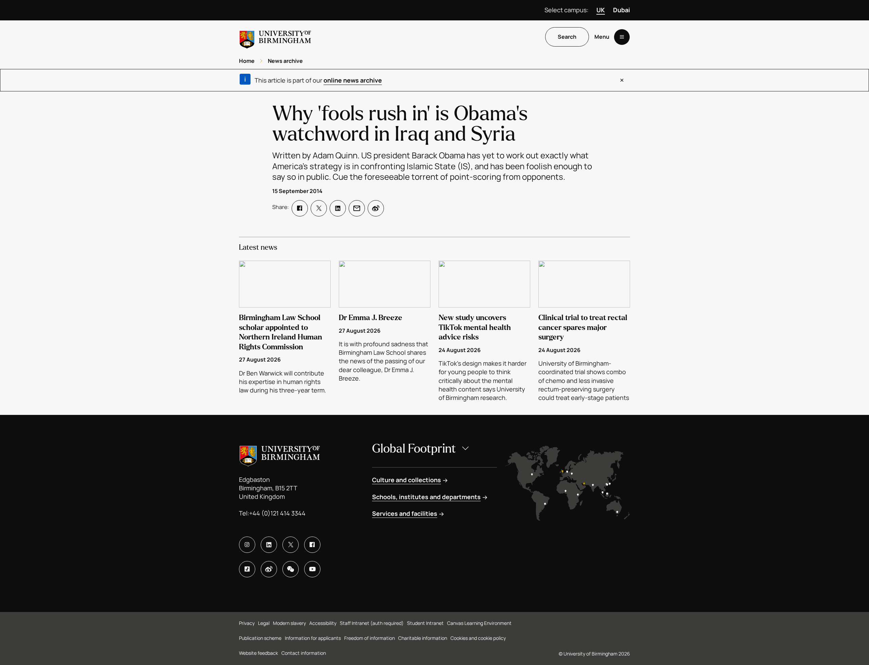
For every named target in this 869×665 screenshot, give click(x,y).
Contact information (303, 653)
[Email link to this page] (357, 208)
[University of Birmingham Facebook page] (312, 545)
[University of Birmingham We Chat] (290, 569)
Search (567, 37)
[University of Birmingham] (275, 36)
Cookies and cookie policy (478, 638)
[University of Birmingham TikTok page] (247, 569)
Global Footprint (414, 448)
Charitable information (422, 638)
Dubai (621, 10)
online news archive (352, 80)
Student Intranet (425, 623)
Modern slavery (289, 623)
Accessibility (322, 623)
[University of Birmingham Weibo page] (269, 569)
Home (247, 61)
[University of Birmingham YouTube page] (312, 569)
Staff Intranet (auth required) (372, 623)
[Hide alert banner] (622, 80)
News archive (285, 61)
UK (600, 10)
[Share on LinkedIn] (338, 208)
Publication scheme (260, 638)
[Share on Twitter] (319, 208)
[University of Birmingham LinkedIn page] (269, 545)
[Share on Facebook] (300, 208)
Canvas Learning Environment (479, 623)
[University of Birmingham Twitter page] (290, 545)
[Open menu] (622, 37)
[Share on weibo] (376, 208)
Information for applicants (313, 638)
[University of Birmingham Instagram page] (247, 545)
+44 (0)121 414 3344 (277, 513)
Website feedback (258, 653)
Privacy (247, 623)
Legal (264, 623)
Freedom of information (369, 638)
